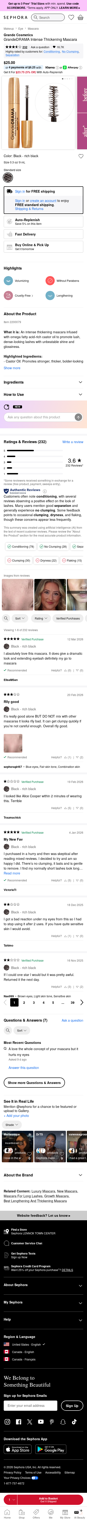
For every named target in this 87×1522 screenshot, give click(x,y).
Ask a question (40, 47)
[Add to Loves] (81, 156)
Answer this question (24, 1067)
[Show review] (17, 594)
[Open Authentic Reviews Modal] (45, 491)
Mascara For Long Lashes (23, 1196)
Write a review (72, 441)
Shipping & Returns (29, 208)
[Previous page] (5, 1002)
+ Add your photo (16, 1116)
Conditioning (52, 51)
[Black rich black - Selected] (8, 177)
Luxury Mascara (43, 1191)
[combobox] (48, 17)
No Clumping (70, 51)
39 (72, 1002)
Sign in (20, 201)
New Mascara (67, 1191)
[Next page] (82, 1002)
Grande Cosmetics (18, 35)
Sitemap (69, 1472)
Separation (12, 55)
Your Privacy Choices (17, 1478)
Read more (12, 873)
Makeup (9, 28)
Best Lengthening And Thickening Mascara (35, 1200)
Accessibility (53, 1472)
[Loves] (71, 17)
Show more (12, 367)
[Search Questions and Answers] (8, 1030)
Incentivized (12, 1143)
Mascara (33, 28)
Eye (20, 28)
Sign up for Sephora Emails (25, 1396)
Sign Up (72, 1405)
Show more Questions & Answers (34, 1082)
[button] (57, 67)
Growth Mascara (56, 1196)
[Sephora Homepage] (15, 17)
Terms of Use (33, 1472)
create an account (43, 201)
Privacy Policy (12, 1472)
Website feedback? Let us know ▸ (43, 1215)
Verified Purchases (68, 618)
